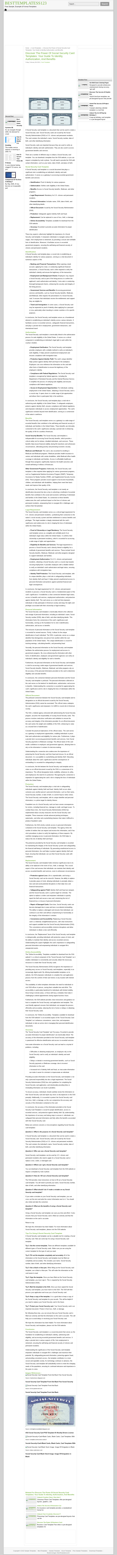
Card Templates (36, 48)
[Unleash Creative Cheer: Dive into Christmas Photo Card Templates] (31, 1499)
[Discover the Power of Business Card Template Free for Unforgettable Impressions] (31, 1526)
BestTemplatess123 (26, 3)
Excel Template (66, 1551)
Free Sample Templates (80, 1551)
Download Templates (95, 1551)
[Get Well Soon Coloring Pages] (83, 84)
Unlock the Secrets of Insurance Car (49, 1506)
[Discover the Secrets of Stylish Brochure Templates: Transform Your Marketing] (83, 94)
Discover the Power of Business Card (49, 1522)
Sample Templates (30, 1551)
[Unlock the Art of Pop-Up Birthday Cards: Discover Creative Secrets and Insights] (83, 115)
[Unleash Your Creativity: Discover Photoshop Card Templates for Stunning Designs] (31, 1516)
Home (27, 48)
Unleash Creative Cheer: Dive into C (49, 1497)
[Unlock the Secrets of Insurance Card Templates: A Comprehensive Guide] (31, 1509)
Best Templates (42, 1551)
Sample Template (54, 1551)
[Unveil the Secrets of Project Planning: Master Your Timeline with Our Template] (83, 105)
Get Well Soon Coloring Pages (99, 83)
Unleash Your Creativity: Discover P (49, 1514)
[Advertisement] (58, 28)
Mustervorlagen (52, 1553)
